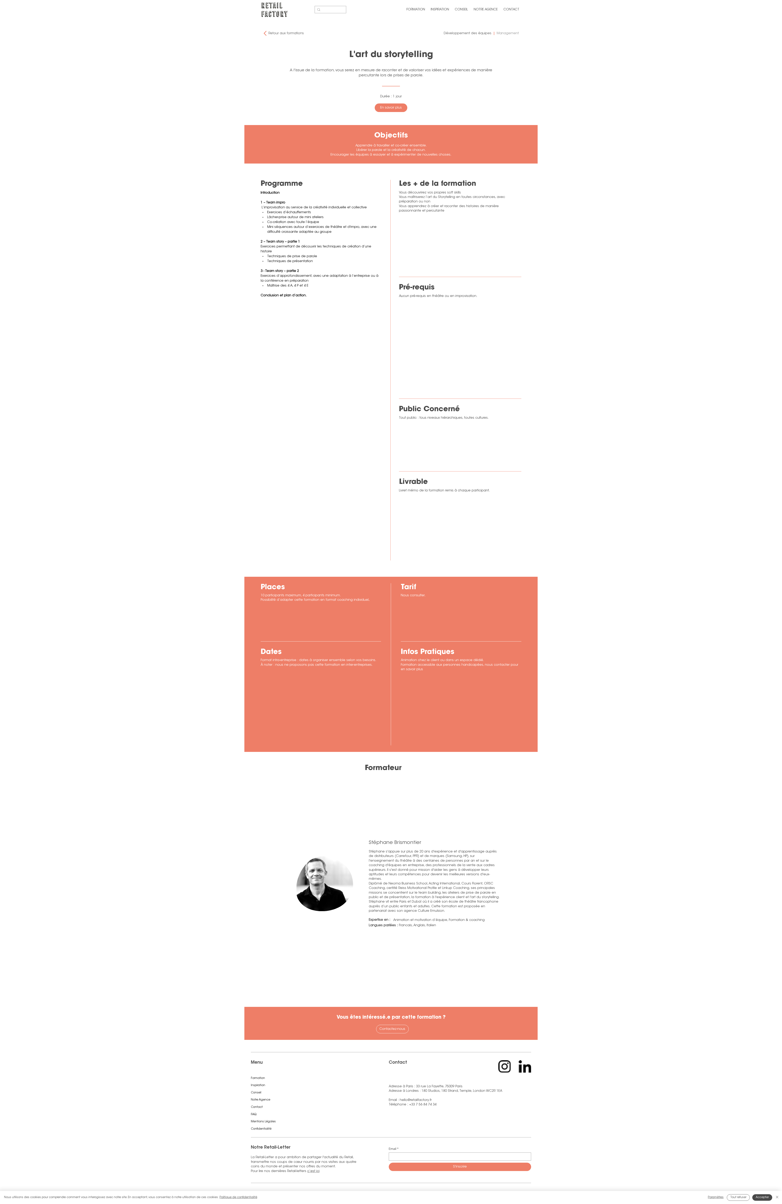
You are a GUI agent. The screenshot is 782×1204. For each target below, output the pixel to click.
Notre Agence (260, 1100)
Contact (257, 1107)
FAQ (254, 1114)
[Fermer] (777, 1197)
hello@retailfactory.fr (416, 1100)
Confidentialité (261, 1129)
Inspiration (258, 1085)
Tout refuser (738, 1197)
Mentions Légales (263, 1121)
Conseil (256, 1092)
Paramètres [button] (716, 1197)
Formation (258, 1078)
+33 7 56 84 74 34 (422, 1104)
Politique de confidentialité (238, 1197)
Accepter (762, 1197)
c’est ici (313, 1171)
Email (394, 1149)
